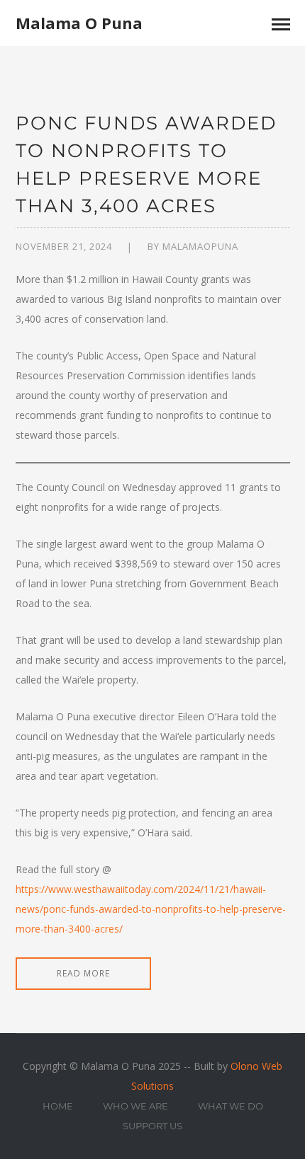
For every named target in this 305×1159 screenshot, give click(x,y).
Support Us (152, 1125)
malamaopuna (200, 246)
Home (58, 1106)
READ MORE (83, 973)
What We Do (230, 1106)
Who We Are (135, 1106)
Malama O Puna (79, 22)
